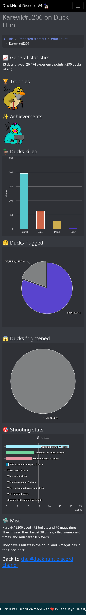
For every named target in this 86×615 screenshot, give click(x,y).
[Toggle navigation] (78, 6)
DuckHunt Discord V (22, 5)
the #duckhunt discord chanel (37, 561)
